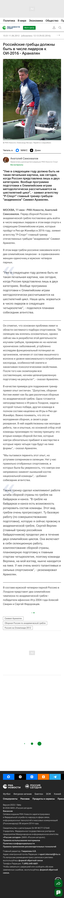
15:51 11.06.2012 (11, 35)
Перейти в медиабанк (42, 143)
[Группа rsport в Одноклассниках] (43, 777)
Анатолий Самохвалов (24, 158)
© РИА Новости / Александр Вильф (17, 143)
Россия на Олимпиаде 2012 (18, 628)
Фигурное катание (22, 794)
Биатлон (39, 794)
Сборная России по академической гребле (25, 623)
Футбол (6, 794)
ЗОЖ (48, 794)
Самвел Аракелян (13, 618)
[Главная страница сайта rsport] (18, 28)
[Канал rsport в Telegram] (55, 777)
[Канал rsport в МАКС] (8, 777)
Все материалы (16, 165)
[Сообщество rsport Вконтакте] (32, 777)
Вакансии (8, 811)
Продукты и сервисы (43, 798)
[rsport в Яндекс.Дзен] (20, 777)
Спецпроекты (10, 798)
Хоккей (57, 794)
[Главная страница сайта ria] (3, 28)
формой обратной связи (30, 860)
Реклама (24, 798)
